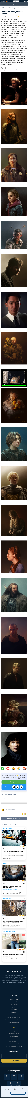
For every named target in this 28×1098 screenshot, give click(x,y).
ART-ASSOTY (5, 1)
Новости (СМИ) (5, 4)
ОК (18, 1093)
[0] (2, 768)
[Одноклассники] (17, 787)
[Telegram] (21, 787)
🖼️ (25, 814)
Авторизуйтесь (4, 797)
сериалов (11, 25)
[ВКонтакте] (14, 787)
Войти (26, 1)
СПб (11, 4)
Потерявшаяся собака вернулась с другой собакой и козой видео (13, 921)
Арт (13, 4)
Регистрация (15, 1060)
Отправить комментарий (13, 818)
